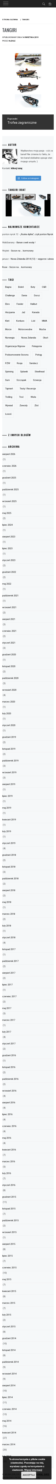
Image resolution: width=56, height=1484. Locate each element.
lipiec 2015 (7, 1255)
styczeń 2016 (8, 1185)
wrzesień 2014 (9, 1373)
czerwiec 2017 (9, 996)
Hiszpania (10, 312)
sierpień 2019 (8, 784)
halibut (33, 304)
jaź (23, 312)
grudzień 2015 (9, 1197)
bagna (8, 287)
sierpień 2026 (8, 454)
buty (33, 287)
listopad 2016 (8, 1067)
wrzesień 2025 (9, 501)
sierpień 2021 (8, 619)
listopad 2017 (8, 949)
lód (33, 321)
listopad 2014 (8, 1350)
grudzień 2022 (9, 572)
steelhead (40, 371)
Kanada (35, 312)
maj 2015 (6, 1279)
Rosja (19, 363)
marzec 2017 (8, 1020)
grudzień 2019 (9, 737)
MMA (44, 321)
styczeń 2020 (8, 725)
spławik (24, 371)
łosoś (8, 414)
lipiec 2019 (7, 796)
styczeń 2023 (8, 560)
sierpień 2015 (8, 1244)
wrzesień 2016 (9, 1090)
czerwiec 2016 (9, 1126)
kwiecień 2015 (9, 1291)
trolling (8, 397)
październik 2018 (10, 878)
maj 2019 (6, 807)
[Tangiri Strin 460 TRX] (17, 197)
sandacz (33, 363)
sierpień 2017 (8, 973)
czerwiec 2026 (9, 466)
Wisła (33, 397)
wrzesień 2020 (9, 690)
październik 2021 (10, 595)
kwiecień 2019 (9, 819)
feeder (20, 304)
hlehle (12, 41)
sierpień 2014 (8, 1385)
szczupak (21, 380)
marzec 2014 (8, 1444)
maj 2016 (6, 1138)
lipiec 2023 (7, 548)
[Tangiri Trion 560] (41, 197)
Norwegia (9, 337)
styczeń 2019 (8, 843)
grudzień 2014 (9, 1338)
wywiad (9, 405)
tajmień (9, 388)
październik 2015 (10, 1220)
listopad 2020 (8, 666)
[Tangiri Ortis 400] (29, 197)
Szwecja (37, 380)
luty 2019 (6, 831)
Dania (24, 295)
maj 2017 (6, 1008)
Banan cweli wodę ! (26, 242)
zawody (23, 405)
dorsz (37, 295)
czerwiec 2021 (9, 631)
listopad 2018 (8, 866)
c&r (44, 287)
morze (8, 329)
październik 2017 (10, 961)
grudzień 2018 (9, 855)
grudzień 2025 (9, 477)
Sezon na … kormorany (22, 250)
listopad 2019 (8, 749)
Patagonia (37, 346)
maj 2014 (6, 1421)
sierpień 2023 (8, 536)
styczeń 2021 (8, 642)
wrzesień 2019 (9, 772)
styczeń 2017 (8, 1043)
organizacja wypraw (15, 346)
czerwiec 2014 (9, 1409)
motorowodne (25, 329)
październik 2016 (10, 1079)
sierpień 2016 (8, 1102)
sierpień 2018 (8, 890)
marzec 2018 (8, 914)
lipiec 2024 (7, 525)
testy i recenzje (28, 388)
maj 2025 (6, 513)
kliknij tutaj (16, 168)
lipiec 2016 (7, 1114)
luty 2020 (6, 713)
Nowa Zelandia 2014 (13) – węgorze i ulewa (32, 259)
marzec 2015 (8, 1303)
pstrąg (38, 354)
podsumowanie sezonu (17, 354)
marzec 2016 (8, 1161)
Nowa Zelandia (28, 337)
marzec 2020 (8, 701)
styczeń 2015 (8, 1326)
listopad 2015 (8, 1208)
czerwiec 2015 (9, 1267)
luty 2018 (6, 925)
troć (21, 397)
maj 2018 (6, 902)
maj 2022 (6, 583)
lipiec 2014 (7, 1397)
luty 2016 (6, 1173)
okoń (45, 337)
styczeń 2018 (8, 937)
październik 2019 (10, 760)
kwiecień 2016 (9, 1149)
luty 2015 (6, 1314)
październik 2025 (10, 489)
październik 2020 (10, 678)
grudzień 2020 (9, 654)
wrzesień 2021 (9, 607)
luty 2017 (6, 1031)
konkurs (20, 321)
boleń (21, 287)
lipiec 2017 (7, 984)
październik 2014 (10, 1362)
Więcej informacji (33, 1469)
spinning (9, 371)
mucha (42, 329)
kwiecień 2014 (9, 1432)
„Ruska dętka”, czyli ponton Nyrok (36, 234)
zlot (36, 405)
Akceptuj (29, 1475)
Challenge (10, 295)
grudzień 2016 (9, 1055)
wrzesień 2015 (9, 1232)
